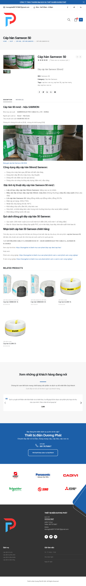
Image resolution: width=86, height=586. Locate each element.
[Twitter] (74, 7)
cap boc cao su (47, 82)
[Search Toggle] (69, 19)
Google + (51, 92)
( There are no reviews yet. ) (59, 60)
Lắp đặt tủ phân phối (9, 555)
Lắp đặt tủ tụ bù (7, 552)
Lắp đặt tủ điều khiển (9, 557)
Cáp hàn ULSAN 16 (64, 302)
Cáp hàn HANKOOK (8, 300)
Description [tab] (7, 99)
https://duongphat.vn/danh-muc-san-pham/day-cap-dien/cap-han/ (38, 247)
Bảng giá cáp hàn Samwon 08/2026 (15, 163)
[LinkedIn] (81, 7)
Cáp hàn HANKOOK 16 (10, 302)
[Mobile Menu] (81, 19)
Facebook (39, 92)
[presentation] (5, 402)
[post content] (15, 285)
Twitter (43, 92)
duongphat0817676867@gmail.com (57, 529)
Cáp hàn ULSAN (62, 300)
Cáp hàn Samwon (51, 79)
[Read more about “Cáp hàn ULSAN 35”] (24, 318)
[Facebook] (68, 7)
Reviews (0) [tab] (19, 99)
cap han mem (66, 82)
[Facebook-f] (46, 537)
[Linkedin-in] (55, 537)
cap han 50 (57, 82)
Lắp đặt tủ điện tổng (9, 560)
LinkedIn (47, 92)
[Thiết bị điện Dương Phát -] (9, 20)
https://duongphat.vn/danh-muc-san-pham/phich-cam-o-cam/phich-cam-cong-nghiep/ (48, 255)
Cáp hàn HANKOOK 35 (38, 302)
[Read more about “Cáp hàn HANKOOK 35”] (52, 276)
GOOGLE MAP (49, 519)
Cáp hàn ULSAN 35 (9, 344)
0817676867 (53, 524)
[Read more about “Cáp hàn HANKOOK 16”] (24, 276)
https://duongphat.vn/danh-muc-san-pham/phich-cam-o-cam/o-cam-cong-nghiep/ (44, 259)
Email (55, 92)
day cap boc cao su (44, 85)
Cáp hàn (16, 300)
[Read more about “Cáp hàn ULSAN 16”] (79, 276)
